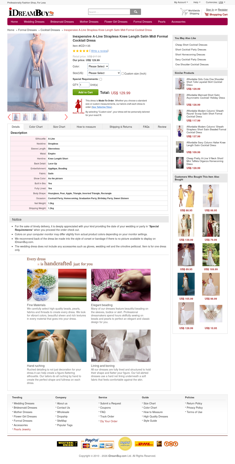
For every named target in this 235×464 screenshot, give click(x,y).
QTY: (76, 85)
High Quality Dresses (156, 416)
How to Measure (153, 412)
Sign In (210, 9)
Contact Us (63, 407)
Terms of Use (194, 412)
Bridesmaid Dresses (62, 21)
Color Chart (150, 407)
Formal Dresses (142, 21)
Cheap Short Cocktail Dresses (191, 44)
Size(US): (78, 73)
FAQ (102, 412)
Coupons (105, 407)
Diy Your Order (109, 421)
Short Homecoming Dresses (190, 54)
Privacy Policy (195, 407)
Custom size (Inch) (135, 73)
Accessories (178, 21)
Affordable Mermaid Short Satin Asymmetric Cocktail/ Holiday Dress (206, 96)
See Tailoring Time (101, 107)
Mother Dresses (89, 21)
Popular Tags (65, 425)
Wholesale (63, 412)
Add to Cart (85, 92)
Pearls (161, 21)
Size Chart (150, 403)
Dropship (62, 416)
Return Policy (194, 403)
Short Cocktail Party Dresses (190, 49)
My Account (180, 2)
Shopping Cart (218, 14)
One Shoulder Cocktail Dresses (192, 64)
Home (14, 21)
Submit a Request (110, 403)
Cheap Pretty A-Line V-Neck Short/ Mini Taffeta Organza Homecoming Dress (205, 161)
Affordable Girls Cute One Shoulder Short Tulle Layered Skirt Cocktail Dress (205, 82)
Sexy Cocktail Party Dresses (190, 59)
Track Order (107, 416)
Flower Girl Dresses (115, 21)
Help (196, 2)
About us (62, 403)
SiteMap (62, 420)
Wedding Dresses (34, 21)
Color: (76, 66)
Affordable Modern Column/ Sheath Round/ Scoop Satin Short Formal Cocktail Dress (205, 113)
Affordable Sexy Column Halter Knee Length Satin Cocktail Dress (206, 144)
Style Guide (150, 420)
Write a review (99, 51)
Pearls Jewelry (22, 429)
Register (223, 9)
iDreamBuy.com (117, 456)
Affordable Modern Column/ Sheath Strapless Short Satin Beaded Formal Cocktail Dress (206, 129)
